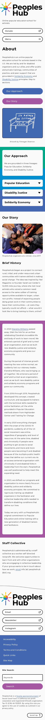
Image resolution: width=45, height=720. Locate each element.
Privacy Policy (10, 645)
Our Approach (14, 91)
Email (8, 612)
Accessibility (9, 639)
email (18, 569)
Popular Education (17, 183)
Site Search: (8, 670)
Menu (8, 39)
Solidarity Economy (23, 76)
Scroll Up (34, 715)
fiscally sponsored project (27, 696)
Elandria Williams (20, 329)
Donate (9, 31)
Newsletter (11, 620)
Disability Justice (10, 79)
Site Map (7, 660)
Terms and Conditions (14, 650)
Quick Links (9, 655)
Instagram (10, 628)
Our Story (11, 101)
